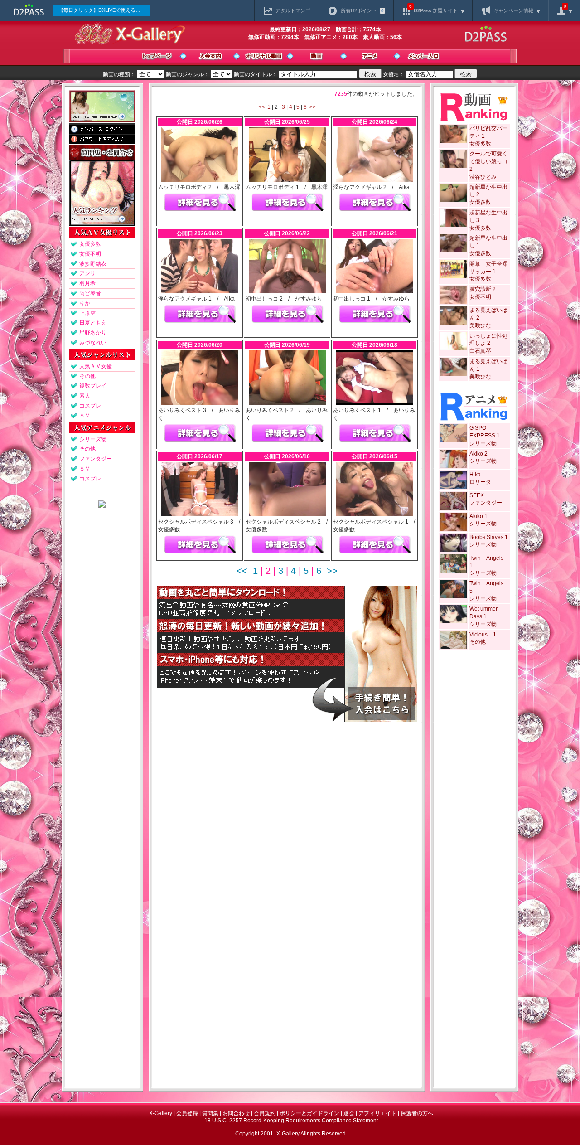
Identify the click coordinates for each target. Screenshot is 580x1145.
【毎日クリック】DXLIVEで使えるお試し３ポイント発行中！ (104, 10)
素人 (84, 396)
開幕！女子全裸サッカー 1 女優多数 (488, 271)
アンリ (87, 273)
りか (84, 303)
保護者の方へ (417, 1113)
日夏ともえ (92, 323)
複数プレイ (92, 386)
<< (261, 107)
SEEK (476, 495)
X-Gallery (160, 1113)
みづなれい (92, 343)
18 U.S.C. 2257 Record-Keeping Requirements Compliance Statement (291, 1120)
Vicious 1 (482, 634)
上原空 (87, 313)
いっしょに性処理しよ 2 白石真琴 (488, 343)
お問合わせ (236, 1113)
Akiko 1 (478, 516)
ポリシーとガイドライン (309, 1113)
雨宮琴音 (90, 293)
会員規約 (265, 1113)
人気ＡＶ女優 (95, 366)
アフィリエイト (377, 1113)
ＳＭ (84, 415)
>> (312, 107)
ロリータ (480, 482)
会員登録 (187, 1113)
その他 (87, 376)
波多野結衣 (92, 264)
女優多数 (90, 244)
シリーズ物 (92, 439)
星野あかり (92, 333)
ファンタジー (95, 459)
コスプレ (90, 406)
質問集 (210, 1113)
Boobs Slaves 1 (488, 537)
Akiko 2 (478, 454)
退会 (348, 1113)
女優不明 (90, 254)
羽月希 (87, 283)
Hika (475, 474)
